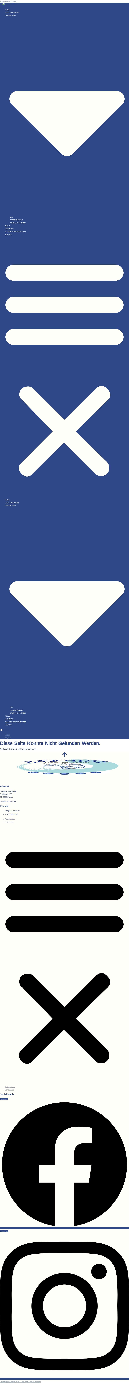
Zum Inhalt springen (8, 1)
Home (7, 9)
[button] (64, 367)
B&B (11, 217)
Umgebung (9, 228)
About (7, 226)
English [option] (8, 738)
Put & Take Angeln (12, 12)
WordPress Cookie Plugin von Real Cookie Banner (20, 1382)
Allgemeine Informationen (15, 231)
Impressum (9, 822)
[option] (67, 734)
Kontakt (8, 234)
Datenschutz (10, 819)
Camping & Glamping (18, 223)
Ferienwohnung (16, 220)
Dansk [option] (7, 735)
